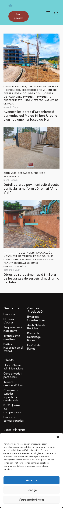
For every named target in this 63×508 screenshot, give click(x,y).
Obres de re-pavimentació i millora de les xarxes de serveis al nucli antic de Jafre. (31, 278)
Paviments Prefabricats (37, 259)
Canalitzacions (15, 86)
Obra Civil (35, 93)
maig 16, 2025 (11, 107)
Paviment (29, 96)
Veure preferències (31, 499)
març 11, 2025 (11, 179)
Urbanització (33, 100)
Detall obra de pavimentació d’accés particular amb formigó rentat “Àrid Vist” (31, 188)
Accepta (31, 480)
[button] (57, 437)
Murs (50, 256)
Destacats (34, 86)
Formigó (20, 93)
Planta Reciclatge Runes (21, 262)
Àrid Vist (10, 173)
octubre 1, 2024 (12, 269)
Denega (31, 490)
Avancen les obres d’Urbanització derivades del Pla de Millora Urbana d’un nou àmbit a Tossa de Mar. (30, 116)
